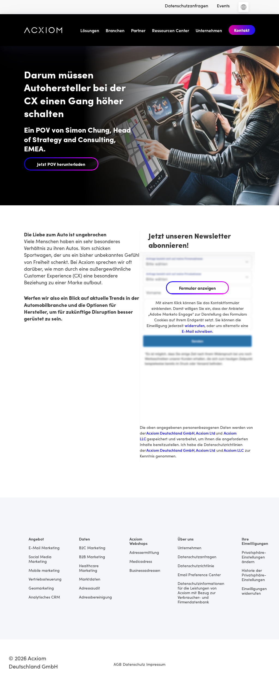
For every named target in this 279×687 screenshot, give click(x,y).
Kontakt (242, 30)
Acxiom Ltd (206, 433)
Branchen (115, 30)
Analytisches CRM (44, 596)
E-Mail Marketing (44, 547)
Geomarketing (41, 587)
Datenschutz (134, 664)
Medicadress (140, 561)
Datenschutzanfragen (186, 5)
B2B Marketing (92, 556)
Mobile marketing (44, 570)
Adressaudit (89, 587)
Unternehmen (209, 30)
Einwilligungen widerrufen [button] (254, 591)
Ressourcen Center (170, 30)
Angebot (36, 538)
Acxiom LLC (234, 450)
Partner (138, 30)
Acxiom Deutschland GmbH (170, 433)
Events (223, 5)
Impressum (155, 664)
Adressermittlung (144, 552)
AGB (118, 664)
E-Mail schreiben (197, 331)
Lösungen (89, 30)
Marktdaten (89, 578)
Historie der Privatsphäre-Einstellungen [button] (254, 574)
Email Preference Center (199, 574)
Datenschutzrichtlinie (196, 565)
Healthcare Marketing (89, 568)
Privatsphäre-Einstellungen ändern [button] (254, 556)
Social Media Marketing (40, 559)
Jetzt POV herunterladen (61, 164)
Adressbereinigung (95, 596)
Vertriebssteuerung (45, 578)
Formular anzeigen (197, 288)
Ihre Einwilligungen (255, 541)
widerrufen (195, 325)
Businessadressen (144, 570)
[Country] (243, 7)
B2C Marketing (92, 547)
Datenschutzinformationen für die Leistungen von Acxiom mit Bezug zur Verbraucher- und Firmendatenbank (201, 592)
